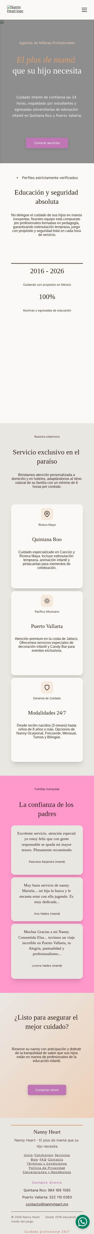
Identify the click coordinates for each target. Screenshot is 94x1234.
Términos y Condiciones (47, 1163)
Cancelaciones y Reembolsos (47, 1172)
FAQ (43, 1159)
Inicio (28, 1155)
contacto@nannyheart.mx (47, 1204)
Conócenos (44, 1155)
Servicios (62, 1155)
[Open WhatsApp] (83, 1222)
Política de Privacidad (47, 1168)
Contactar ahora (47, 1090)
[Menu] (84, 10)
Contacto (55, 1159)
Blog (34, 1159)
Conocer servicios (47, 143)
